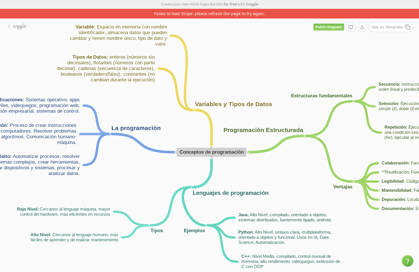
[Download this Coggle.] (362, 27)
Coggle (252, 4)
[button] (407, 261)
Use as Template (387, 27)
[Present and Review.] (350, 27)
